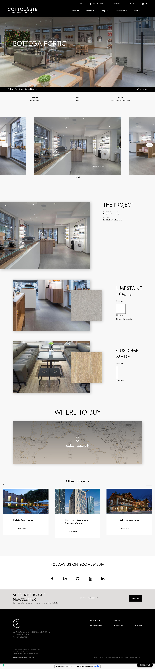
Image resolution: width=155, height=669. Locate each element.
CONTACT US (145, 665)
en (146, 4)
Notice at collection (64, 666)
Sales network (98, 4)
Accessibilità (133, 657)
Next (149, 485)
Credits (140, 657)
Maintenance (117, 626)
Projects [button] (105, 11)
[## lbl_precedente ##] (5, 145)
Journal (137, 11)
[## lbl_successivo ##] (149, 145)
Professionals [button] (121, 11)
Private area (95, 620)
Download (116, 620)
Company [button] (75, 11)
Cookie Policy (103, 657)
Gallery (10, 89)
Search (132, 4)
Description (19, 89)
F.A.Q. (135, 620)
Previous (6, 485)
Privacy (96, 657)
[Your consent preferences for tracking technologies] (4, 665)
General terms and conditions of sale (118, 657)
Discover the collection (124, 319)
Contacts (79, 4)
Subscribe (135, 598)
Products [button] (90, 11)
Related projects (31, 89)
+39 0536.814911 (22, 634)
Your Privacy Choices (84, 666)
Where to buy (142, 89)
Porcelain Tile (96, 626)
